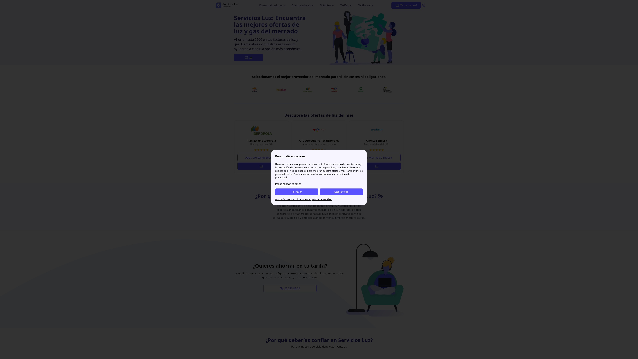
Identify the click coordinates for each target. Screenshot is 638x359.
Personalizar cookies (288, 183)
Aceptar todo (341, 191)
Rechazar (297, 191)
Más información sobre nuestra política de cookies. (303, 199)
